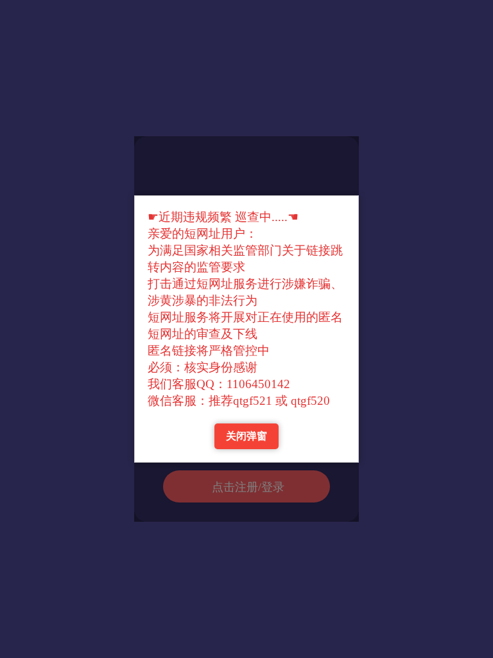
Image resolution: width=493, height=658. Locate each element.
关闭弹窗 (246, 436)
